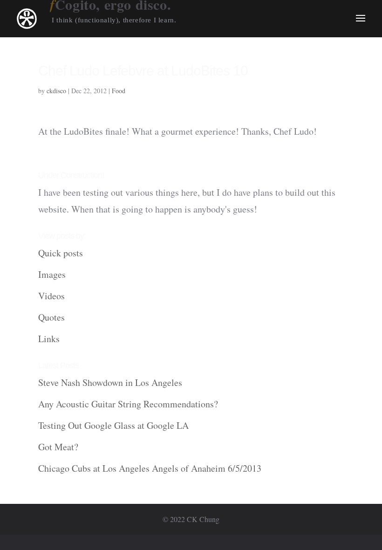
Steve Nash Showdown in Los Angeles (110, 382)
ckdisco (56, 90)
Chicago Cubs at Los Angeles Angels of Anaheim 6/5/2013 (149, 468)
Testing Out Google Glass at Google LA (113, 425)
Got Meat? (58, 446)
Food (118, 90)
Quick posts (60, 253)
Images (52, 274)
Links (49, 338)
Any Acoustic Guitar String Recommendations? (128, 404)
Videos (51, 295)
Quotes (51, 317)
